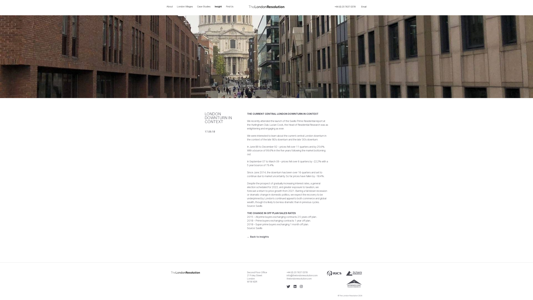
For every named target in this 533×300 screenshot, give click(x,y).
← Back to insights (258, 236)
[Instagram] (301, 286)
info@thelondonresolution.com (302, 275)
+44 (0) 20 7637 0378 (345, 6)
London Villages (185, 6)
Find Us (229, 6)
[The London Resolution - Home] (266, 7)
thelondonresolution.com (299, 278)
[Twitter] (288, 286)
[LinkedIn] (295, 286)
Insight (218, 6)
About (170, 6)
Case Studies (204, 6)
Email (363, 6)
